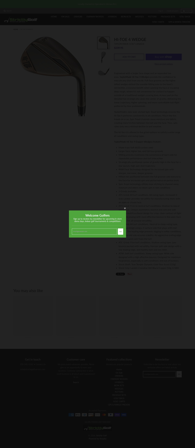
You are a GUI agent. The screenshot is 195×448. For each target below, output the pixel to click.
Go (120, 231)
